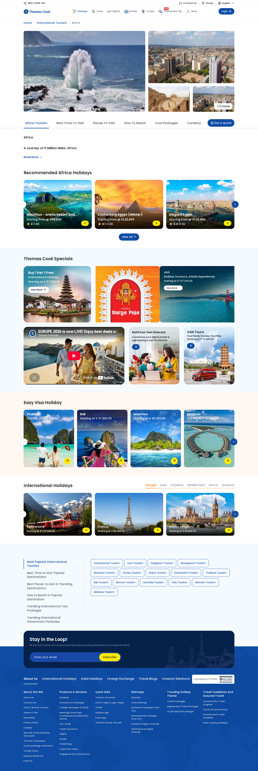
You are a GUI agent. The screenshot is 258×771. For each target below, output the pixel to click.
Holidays (64, 697)
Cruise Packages (176, 701)
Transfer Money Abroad (108, 722)
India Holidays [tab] (92, 679)
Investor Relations (33, 755)
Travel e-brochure (105, 697)
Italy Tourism (179, 582)
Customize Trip (173, 11)
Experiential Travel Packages (182, 706)
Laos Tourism (135, 563)
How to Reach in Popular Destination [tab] (45, 597)
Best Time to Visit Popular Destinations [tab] (46, 575)
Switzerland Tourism (186, 572)
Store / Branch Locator (36, 707)
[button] (101, 317)
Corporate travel (68, 748)
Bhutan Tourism (125, 582)
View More (36, 289)
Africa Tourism (36, 123)
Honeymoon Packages (71, 702)
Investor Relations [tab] (176, 679)
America (228, 485)
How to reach (135, 123)
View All (127, 237)
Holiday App (102, 712)
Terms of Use (31, 712)
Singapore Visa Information (74, 754)
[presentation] (22, 204)
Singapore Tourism (162, 563)
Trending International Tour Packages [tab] (47, 608)
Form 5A (28, 760)
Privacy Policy (31, 722)
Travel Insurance (68, 728)
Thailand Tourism (216, 572)
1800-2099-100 (36, 3)
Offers (98, 707)
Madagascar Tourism (193, 563)
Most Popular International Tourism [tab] (47, 564)
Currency (194, 123)
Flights (116, 11)
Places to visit (104, 123)
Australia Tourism (153, 582)
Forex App (100, 717)
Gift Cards (65, 723)
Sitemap (136, 697)
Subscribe (110, 657)
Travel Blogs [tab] (148, 679)
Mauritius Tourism (104, 572)
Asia (163, 485)
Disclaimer (29, 717)
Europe (151, 485)
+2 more (223, 106)
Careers (28, 727)
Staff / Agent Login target (109, 702)
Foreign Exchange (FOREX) (73, 707)
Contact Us (190, 3)
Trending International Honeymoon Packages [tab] (44, 620)
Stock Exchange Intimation (38, 745)
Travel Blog (65, 743)
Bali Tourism (101, 582)
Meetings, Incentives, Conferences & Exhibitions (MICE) (73, 715)
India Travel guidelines (215, 722)
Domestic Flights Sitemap (145, 723)
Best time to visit (70, 123)
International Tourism (107, 563)
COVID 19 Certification (215, 709)
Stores (209, 3)
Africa (213, 485)
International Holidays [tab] (59, 679)
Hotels (133, 11)
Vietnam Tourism (205, 582)
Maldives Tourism (104, 592)
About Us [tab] (31, 679)
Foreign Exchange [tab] (120, 679)
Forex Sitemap (139, 702)
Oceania (176, 485)
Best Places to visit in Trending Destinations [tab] (49, 586)
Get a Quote (222, 123)
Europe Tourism (132, 572)
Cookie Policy (31, 750)
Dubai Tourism (157, 572)
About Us (29, 697)
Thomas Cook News (34, 740)
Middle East (196, 485)
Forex (100, 11)
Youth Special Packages (180, 711)
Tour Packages (166, 123)
